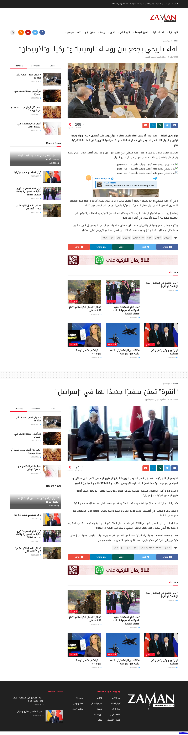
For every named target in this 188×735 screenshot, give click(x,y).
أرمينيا (149, 237)
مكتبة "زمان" (77, 709)
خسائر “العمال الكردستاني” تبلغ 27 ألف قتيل (85, 309)
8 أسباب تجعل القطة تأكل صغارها (28, 76)
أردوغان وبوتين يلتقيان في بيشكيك (164, 352)
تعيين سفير (125, 547)
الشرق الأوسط (141, 32)
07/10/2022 (173, 57)
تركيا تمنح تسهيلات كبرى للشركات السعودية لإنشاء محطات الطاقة (126, 310)
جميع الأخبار (149, 3)
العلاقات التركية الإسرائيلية (150, 547)
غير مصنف (97, 714)
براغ (118, 237)
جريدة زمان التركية (163, 3)
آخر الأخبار (166, 40)
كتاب (79, 32)
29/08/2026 (172, 290)
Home (175, 40)
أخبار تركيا (173, 32)
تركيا (112, 237)
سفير (116, 547)
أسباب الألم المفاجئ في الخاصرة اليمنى (29, 125)
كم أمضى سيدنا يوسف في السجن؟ (27, 92)
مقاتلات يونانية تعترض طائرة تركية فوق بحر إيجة (125, 352)
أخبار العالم (125, 32)
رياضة (102, 32)
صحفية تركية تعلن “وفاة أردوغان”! (88, 352)
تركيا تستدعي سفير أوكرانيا (27, 172)
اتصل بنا (175, 3)
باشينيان (126, 237)
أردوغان (158, 237)
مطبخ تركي (89, 32)
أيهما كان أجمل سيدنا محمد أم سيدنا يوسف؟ (26, 108)
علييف (104, 237)
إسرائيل (167, 547)
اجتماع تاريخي (138, 237)
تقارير (112, 32)
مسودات (79, 698)
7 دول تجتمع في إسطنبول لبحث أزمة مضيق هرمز (162, 284)
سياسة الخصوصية (137, 3)
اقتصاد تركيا (158, 32)
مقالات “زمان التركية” (120, 3)
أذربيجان (167, 237)
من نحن (70, 32)
